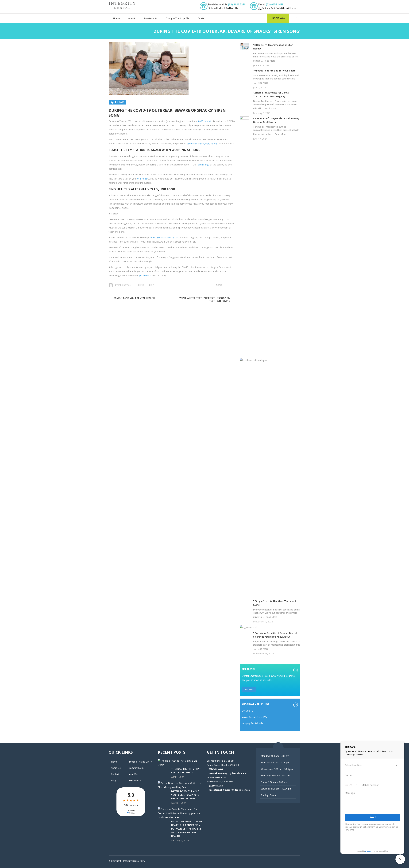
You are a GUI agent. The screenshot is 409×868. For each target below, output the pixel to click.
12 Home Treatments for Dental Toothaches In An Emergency (271, 94)
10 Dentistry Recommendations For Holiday (273, 46)
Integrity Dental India (252, 723)
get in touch (145, 275)
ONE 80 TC (247, 710)
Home (114, 761)
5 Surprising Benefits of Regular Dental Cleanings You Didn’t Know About (275, 635)
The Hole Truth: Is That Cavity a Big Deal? (186, 770)
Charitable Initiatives (256, 703)
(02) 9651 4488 (274, 4)
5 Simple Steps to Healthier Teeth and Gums (274, 603)
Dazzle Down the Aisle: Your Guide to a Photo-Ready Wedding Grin (185, 795)
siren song (203, 164)
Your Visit (133, 774)
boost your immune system (164, 237)
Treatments (135, 780)
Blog (151, 284)
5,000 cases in (204, 121)
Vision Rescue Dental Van (255, 716)
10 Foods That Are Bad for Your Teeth (274, 70)
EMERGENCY (248, 668)
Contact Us (117, 774)
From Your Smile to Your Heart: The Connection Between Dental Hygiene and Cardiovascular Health (186, 829)
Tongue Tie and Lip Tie (141, 761)
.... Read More (267, 60)
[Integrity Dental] (122, 6)
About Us (116, 767)
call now (249, 689)
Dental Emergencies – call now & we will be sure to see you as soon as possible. (268, 677)
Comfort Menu (136, 767)
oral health (142, 178)
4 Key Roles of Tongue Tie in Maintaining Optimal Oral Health (276, 120)
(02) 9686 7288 (237, 4)
